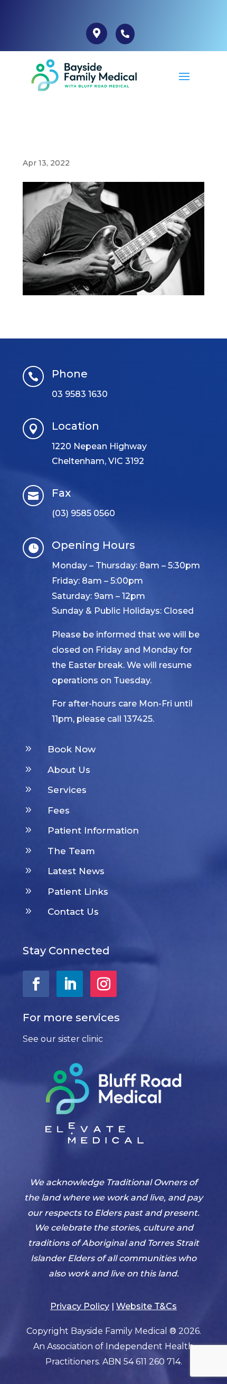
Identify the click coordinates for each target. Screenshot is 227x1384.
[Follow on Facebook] (36, 984)
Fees (59, 810)
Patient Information (93, 830)
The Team (71, 851)
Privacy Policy (79, 1306)
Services (67, 790)
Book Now (72, 749)
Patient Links (78, 891)
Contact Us (73, 911)
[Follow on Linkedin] (69, 984)
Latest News (76, 871)
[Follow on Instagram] (103, 984)
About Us (69, 769)
